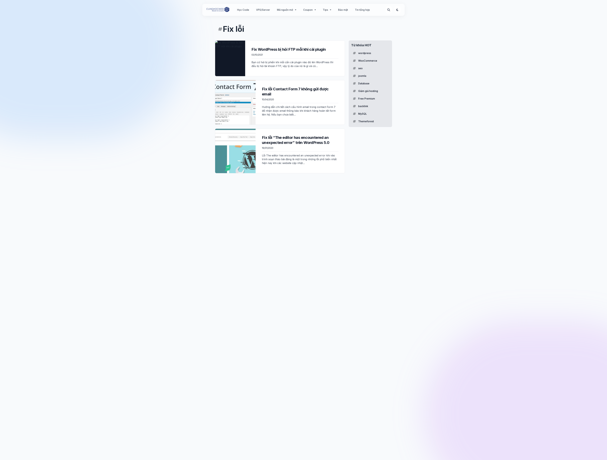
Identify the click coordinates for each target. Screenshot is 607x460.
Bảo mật (343, 9)
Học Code (243, 9)
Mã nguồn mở (285, 9)
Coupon (308, 9)
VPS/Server (263, 9)
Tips (325, 9)
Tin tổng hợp (362, 9)
